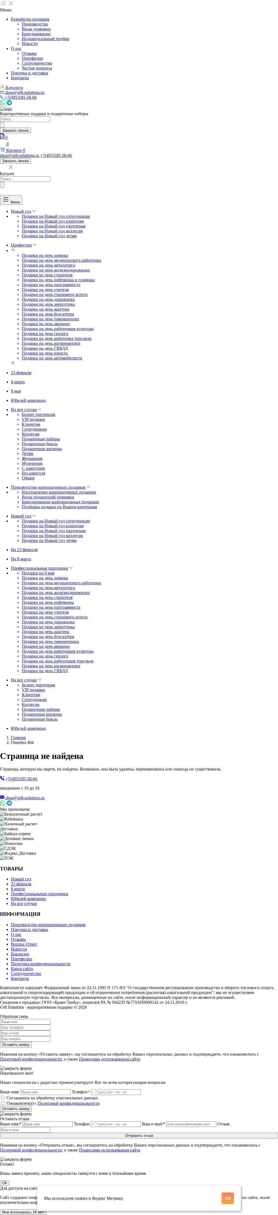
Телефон (81, 1092)
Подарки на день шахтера (45, 309)
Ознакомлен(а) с (53, 1103)
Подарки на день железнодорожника (56, 270)
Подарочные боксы (40, 443)
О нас (16, 48)
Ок (228, 1198)
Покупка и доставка (29, 73)
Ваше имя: (9, 1092)
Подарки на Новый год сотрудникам (56, 216)
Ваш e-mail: (153, 1124)
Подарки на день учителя (45, 289)
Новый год (21, 211)
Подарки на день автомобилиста (52, 358)
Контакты (20, 77)
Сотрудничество (37, 63)
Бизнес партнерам (38, 414)
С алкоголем (33, 468)
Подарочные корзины (42, 448)
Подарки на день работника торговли (56, 338)
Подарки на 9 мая (38, 573)
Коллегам (30, 434)
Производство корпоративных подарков (48, 487)
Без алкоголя (33, 473)
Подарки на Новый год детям (49, 235)
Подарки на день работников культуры (58, 328)
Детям (27, 453)
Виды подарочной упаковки (48, 497)
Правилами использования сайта (109, 1059)
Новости (30, 43)
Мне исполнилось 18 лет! (23, 1212)
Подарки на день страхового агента (54, 294)
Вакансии (20, 954)
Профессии (21, 245)
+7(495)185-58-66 (21, 779)
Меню (15, 202)
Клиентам (31, 424)
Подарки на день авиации (46, 323)
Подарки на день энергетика (48, 304)
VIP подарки (33, 419)
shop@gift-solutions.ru (25, 798)
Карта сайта (22, 968)
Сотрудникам (34, 429)
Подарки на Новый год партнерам (54, 226)
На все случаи (24, 409)
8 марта (18, 382)
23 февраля (21, 372)
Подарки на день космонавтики (51, 343)
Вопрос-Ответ (24, 944)
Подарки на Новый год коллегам (52, 231)
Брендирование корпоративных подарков (60, 502)
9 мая (16, 391)
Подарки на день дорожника (48, 299)
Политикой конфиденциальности (31, 1059)
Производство (35, 24)
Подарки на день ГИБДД (45, 348)
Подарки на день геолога (45, 333)
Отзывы (29, 53)
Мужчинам (32, 463)
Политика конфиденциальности (40, 963)
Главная (18, 737)
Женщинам (32, 458)
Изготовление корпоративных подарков (59, 492)
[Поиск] (2, 125)
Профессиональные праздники (39, 568)
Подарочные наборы (41, 439)
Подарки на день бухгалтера (48, 314)
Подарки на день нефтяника (48, 602)
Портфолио (32, 58)
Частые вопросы (37, 68)
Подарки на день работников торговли (58, 661)
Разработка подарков (30, 19)
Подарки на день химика (45, 255)
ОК (4, 1183)
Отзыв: (223, 1124)
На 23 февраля (24, 549)
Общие (28, 478)
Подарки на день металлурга (48, 265)
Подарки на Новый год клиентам (53, 221)
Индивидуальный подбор (45, 38)
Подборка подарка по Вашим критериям (59, 506)
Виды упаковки (36, 29)
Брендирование (36, 33)
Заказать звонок (15, 130)
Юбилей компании (28, 400)
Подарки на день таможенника (50, 319)
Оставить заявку (16, 1045)
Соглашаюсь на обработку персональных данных (52, 1098)
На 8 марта (21, 559)
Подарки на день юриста (45, 353)
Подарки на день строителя (47, 275)
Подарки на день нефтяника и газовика (58, 279)
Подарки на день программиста (51, 284)
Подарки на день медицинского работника (61, 260)
